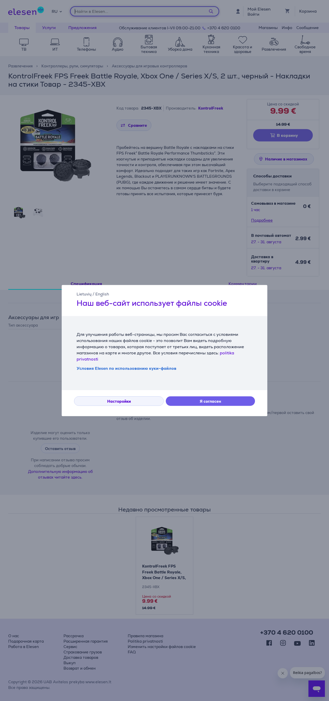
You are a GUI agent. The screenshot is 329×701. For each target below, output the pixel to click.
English (102, 294)
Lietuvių (84, 294)
